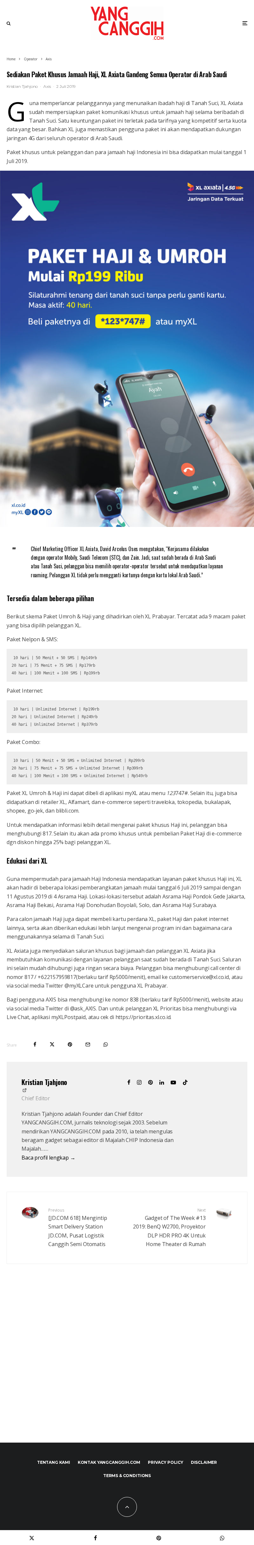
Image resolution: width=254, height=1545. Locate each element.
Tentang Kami (53, 1462)
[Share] (34, 1044)
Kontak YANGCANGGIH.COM (109, 1462)
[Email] (87, 1044)
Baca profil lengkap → (48, 1157)
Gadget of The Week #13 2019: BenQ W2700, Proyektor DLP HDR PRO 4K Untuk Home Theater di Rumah (169, 1227)
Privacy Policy (165, 1462)
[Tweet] (52, 1044)
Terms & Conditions (127, 1475)
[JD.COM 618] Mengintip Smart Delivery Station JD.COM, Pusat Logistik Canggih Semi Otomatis (77, 1227)
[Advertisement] (127, 1367)
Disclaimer (204, 1462)
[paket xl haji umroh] (127, 525)
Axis (47, 86)
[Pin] (70, 1044)
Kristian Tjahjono (22, 86)
